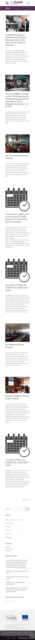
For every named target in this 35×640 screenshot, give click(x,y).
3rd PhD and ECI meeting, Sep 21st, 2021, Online (17, 572)
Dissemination (9, 523)
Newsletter (8, 530)
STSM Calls (8, 537)
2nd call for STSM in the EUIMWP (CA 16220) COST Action (16, 287)
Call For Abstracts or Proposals (13, 520)
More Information (23, 638)
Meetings (7, 547)
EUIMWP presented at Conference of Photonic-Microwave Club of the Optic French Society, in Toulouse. (16, 40)
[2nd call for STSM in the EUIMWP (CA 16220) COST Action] (17, 270)
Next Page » (25, 499)
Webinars (7, 551)
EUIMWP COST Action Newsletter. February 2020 (15, 583)
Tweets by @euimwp (11, 601)
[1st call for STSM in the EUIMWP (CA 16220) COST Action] (17, 445)
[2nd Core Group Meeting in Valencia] (17, 143)
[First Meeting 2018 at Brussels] (17, 332)
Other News (8, 534)
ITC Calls (7, 527)
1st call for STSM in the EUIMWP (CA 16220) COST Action (16, 462)
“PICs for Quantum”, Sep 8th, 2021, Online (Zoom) (17, 577)
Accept (14, 638)
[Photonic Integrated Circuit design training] (17, 385)
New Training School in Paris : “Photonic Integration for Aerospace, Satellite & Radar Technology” (16, 589)
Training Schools (9, 549)
